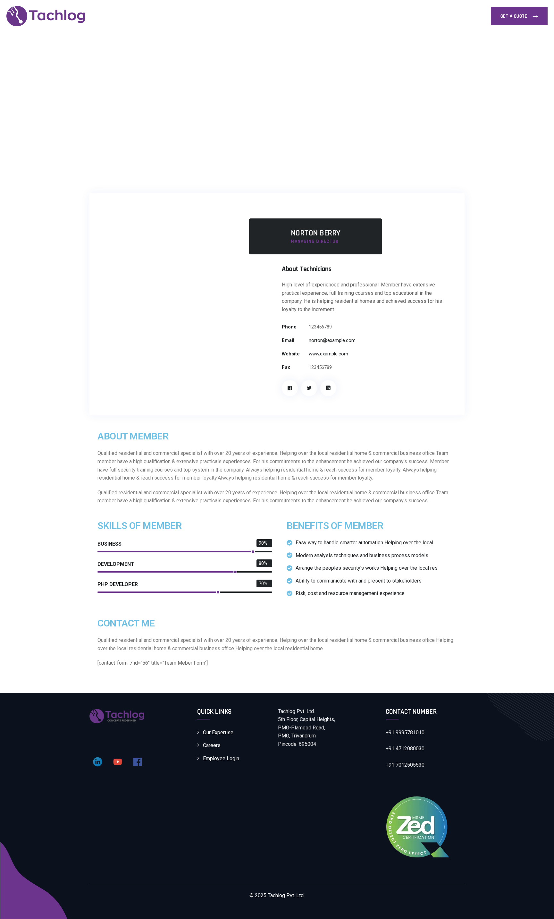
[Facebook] (290, 388)
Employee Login (221, 758)
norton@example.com (332, 340)
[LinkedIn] (328, 388)
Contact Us (212, 16)
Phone (289, 327)
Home (126, 16)
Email (288, 340)
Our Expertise (251, 16)
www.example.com (328, 354)
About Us (153, 16)
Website (291, 354)
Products (286, 16)
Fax (286, 367)
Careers (182, 16)
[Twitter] (309, 388)
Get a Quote (514, 16)
